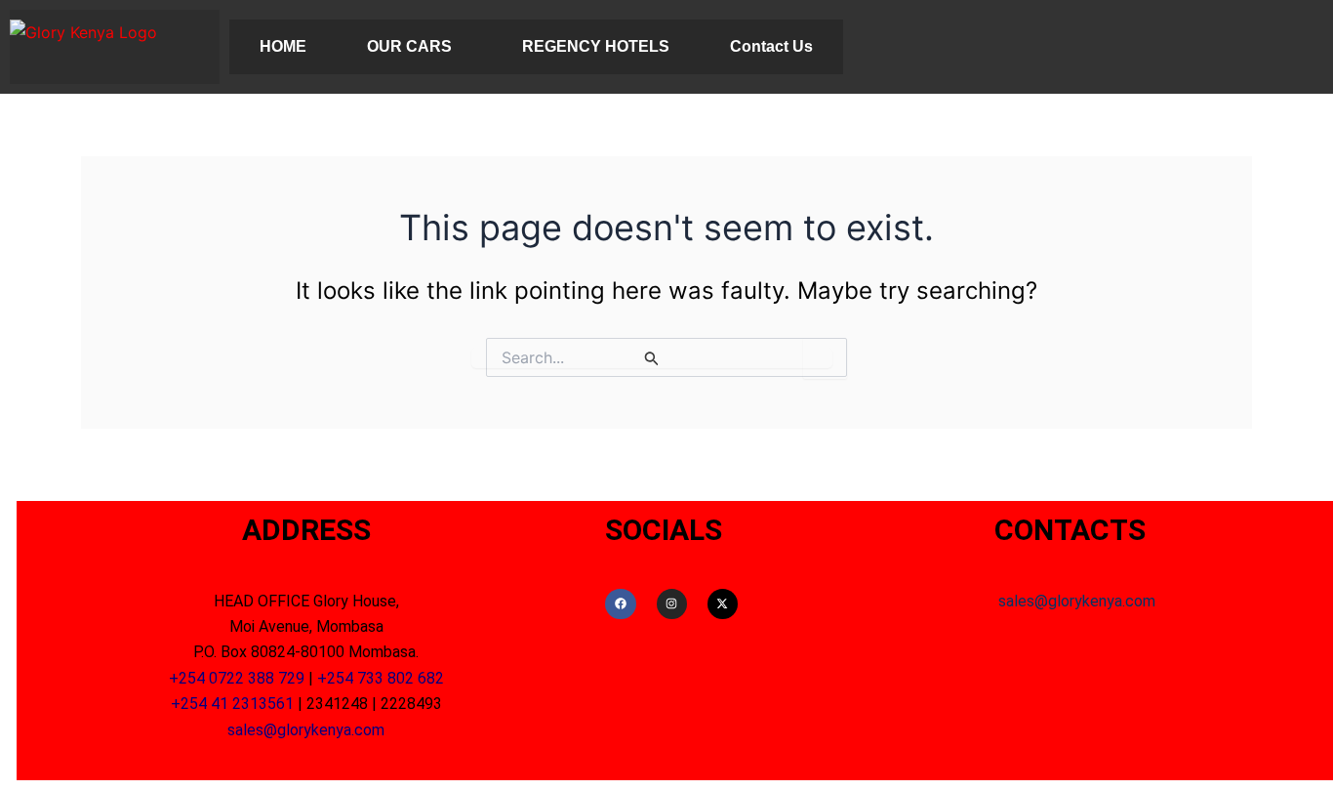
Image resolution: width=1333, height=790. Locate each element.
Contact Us (771, 46)
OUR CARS (409, 46)
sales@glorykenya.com (305, 730)
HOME (283, 46)
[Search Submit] (651, 358)
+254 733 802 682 (380, 678)
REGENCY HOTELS (595, 46)
